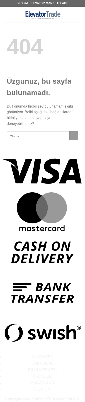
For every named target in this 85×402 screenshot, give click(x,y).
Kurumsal (42, 363)
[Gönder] (73, 135)
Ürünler (42, 376)
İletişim (42, 389)
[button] (6, 14)
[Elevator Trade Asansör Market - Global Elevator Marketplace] (42, 14)
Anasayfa (42, 357)
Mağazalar (42, 383)
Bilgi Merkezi (42, 370)
